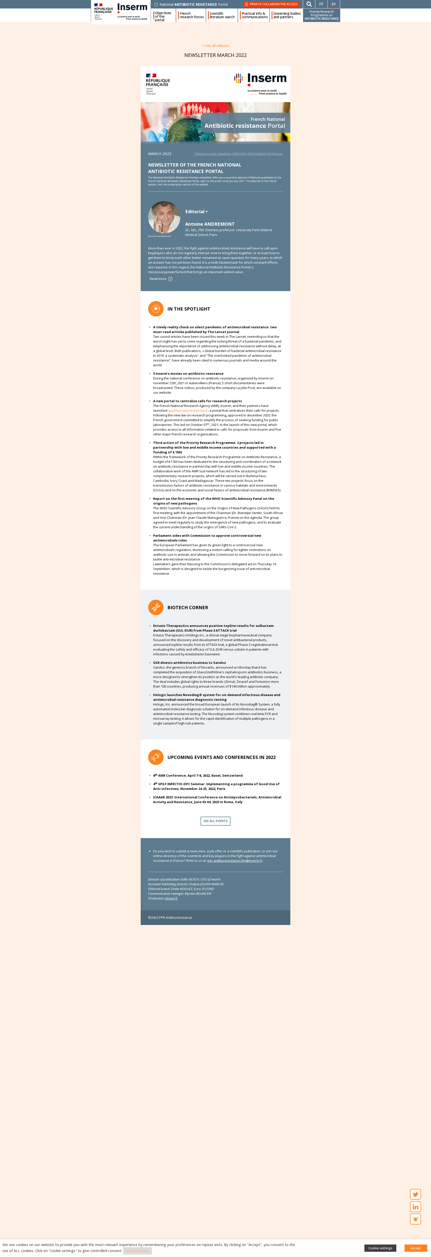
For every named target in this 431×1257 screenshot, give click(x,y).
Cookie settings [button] (380, 1248)
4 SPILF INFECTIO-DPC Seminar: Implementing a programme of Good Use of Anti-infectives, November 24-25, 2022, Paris (216, 786)
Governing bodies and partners (287, 15)
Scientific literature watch (222, 15)
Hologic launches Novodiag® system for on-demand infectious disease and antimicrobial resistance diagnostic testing (216, 697)
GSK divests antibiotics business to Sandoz (189, 662)
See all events (215, 821)
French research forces (192, 15)
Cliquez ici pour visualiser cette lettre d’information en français (239, 154)
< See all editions (215, 45)
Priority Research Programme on (322, 15)
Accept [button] (416, 1248)
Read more (158, 278)
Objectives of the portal (163, 15)
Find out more (137, 1251)
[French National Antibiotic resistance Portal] (215, 123)
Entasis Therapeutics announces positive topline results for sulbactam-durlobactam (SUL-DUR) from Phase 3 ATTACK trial (214, 628)
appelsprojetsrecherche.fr (188, 410)
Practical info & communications (255, 15)
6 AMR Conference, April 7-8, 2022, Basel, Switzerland (198, 775)
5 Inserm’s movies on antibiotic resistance (188, 373)
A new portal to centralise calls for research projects (197, 401)
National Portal (194, 4)
